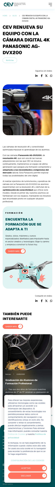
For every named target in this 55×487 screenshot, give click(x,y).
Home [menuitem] (5, 16)
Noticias (10, 60)
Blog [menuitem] (15, 16)
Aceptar (25, 468)
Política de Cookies (16, 434)
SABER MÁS (13, 251)
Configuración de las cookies (27, 460)
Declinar (26, 475)
